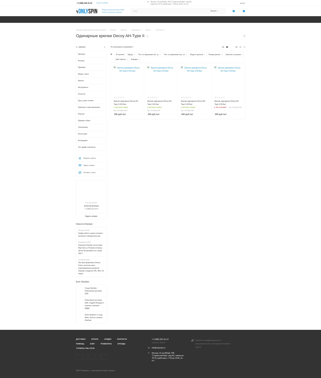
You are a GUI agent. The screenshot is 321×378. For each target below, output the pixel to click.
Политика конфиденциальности (208, 340)
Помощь (80, 344)
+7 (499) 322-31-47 (84, 3)
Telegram (91, 356)
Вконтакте (78, 356)
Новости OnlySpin (84, 224)
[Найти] (222, 11)
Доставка (81, 339)
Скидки (107, 339)
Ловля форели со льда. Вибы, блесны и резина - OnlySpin (94, 317)
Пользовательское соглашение (208, 344)
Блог (92, 344)
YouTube (98, 356)
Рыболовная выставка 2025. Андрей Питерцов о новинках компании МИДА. (94, 304)
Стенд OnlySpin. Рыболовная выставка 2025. (93, 291)
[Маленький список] (223, 47)
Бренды (122, 344)
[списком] (240, 47)
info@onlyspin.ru (158, 348)
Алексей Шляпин (91, 206)
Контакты (122, 339)
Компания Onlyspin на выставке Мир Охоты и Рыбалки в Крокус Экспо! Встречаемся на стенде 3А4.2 (90, 249)
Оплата (94, 339)
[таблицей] (244, 47)
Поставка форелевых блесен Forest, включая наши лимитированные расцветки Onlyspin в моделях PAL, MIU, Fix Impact (91, 268)
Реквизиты (106, 344)
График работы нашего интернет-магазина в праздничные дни (90, 234)
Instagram (85, 356)
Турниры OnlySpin (85, 348)
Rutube (104, 356)
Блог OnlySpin (82, 282)
